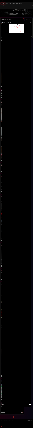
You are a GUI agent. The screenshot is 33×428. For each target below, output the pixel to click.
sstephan (3, 404)
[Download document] (30, 404)
